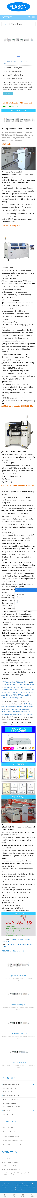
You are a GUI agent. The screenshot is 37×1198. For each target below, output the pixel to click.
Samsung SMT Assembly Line (23, 690)
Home (5, 24)
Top (32, 1197)
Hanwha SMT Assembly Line (11, 692)
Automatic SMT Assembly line (23, 684)
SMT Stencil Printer (14, 709)
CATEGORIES (6, 17)
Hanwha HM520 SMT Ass (19, 1034)
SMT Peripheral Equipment (12, 1107)
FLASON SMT (20, 594)
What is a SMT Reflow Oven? (12, 1136)
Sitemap (23, 1190)
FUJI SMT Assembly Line (21, 695)
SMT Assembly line (8, 682)
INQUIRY (9, 94)
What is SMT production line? (12, 1145)
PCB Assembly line (22, 682)
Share (5, 1197)
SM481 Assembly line (19, 1063)
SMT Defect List (8, 1127)
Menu (23, 1197)
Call (14, 1197)
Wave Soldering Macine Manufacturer (21, 1188)
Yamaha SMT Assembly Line (11, 698)
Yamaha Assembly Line (18, 1005)
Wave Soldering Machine (14, 706)
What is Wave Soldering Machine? (13, 1140)
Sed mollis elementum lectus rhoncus (14, 1132)
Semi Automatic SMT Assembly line (13, 687)
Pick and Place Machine (11, 1084)
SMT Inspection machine (11, 1096)
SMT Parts (6, 1110)
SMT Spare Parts (28, 714)
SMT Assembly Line (9, 1103)
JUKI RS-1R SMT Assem (18, 976)
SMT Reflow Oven (14, 712)
